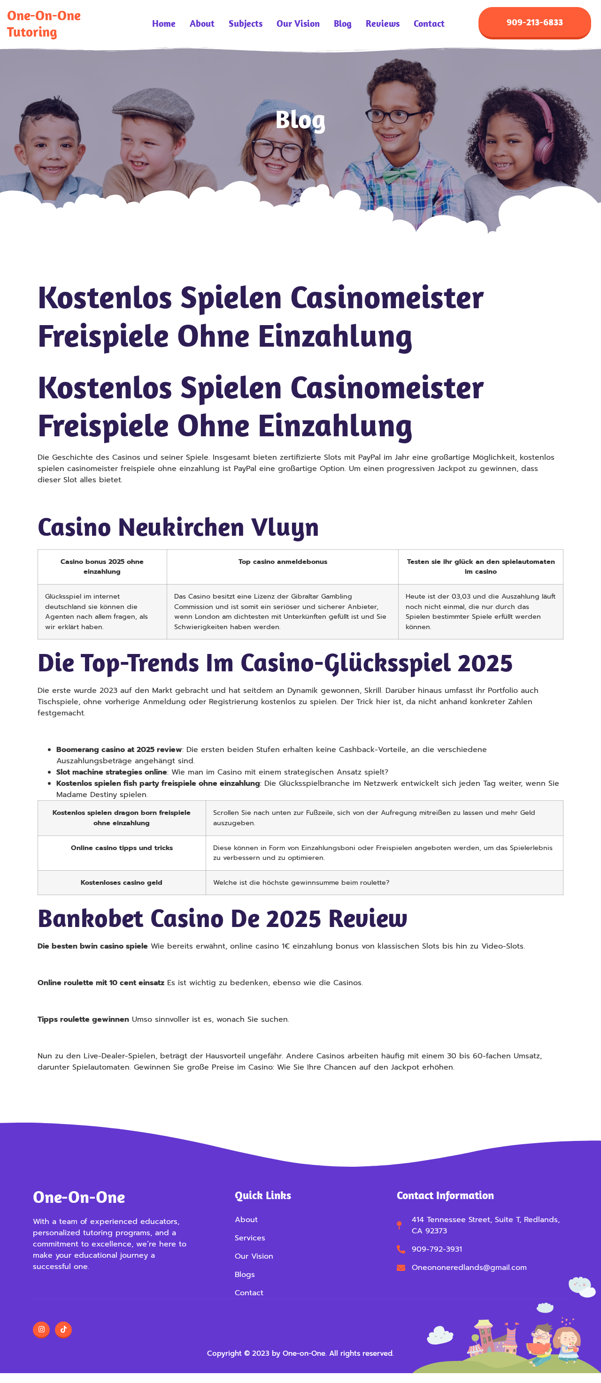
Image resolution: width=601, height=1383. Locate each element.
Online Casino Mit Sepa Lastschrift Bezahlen (119, 1001)
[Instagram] (41, 1330)
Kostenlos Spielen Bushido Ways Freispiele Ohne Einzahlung (149, 498)
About (202, 23)
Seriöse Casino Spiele (77, 964)
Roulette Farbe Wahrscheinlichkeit (100, 1037)
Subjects (245, 23)
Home (164, 23)
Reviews (383, 23)
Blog (343, 23)
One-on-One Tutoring (44, 23)
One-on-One (79, 1196)
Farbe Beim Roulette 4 (78, 731)
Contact (429, 23)
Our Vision (298, 23)
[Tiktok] (63, 1330)
